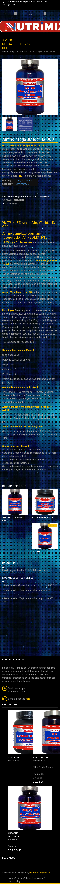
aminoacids (12, 203)
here (28, 698)
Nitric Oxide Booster (43, 767)
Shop (12, 51)
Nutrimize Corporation (39, 873)
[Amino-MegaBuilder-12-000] (26, 124)
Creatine (12, 846)
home (10, 878)
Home (5, 51)
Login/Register (45, 13)
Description (13, 211)
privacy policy (14, 881)
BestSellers (19, 200)
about (19, 878)
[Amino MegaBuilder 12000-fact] (10, 124)
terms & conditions (34, 878)
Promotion (38, 774)
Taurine (36, 551)
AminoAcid (22, 51)
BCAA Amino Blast (42, 517)
